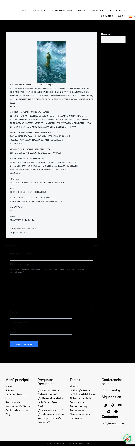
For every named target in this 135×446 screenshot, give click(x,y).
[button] (127, 438)
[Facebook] (116, 411)
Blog (120, 16)
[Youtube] (119, 405)
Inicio (24, 10)
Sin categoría (29, 228)
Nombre (14, 312)
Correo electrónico (20, 322)
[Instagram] (105, 405)
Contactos (107, 16)
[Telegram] (108, 411)
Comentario (17, 277)
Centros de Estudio (118, 10)
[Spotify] (112, 405)
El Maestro (38, 10)
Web (12, 332)
